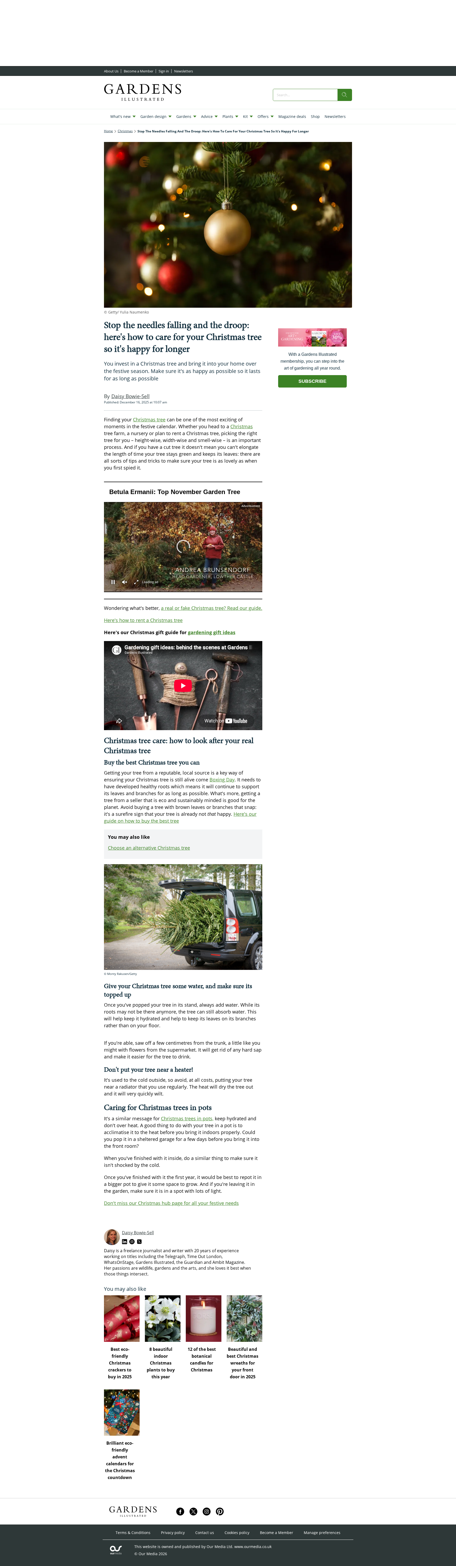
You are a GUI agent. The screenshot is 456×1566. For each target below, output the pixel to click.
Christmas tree (149, 419)
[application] (183, 540)
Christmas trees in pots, (187, 1118)
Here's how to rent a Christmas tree (143, 620)
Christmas (241, 426)
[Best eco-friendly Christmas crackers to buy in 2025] (122, 1318)
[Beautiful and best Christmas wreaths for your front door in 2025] (244, 1318)
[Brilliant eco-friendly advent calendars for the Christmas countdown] (122, 1412)
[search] (345, 95)
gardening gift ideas (211, 632)
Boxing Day (222, 779)
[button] (183, 546)
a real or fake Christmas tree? (193, 608)
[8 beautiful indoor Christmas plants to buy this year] (162, 1318)
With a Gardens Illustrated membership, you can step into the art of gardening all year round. (312, 361)
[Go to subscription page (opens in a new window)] (312, 345)
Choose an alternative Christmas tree (149, 848)
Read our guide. (244, 608)
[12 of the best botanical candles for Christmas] (203, 1318)
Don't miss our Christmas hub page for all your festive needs (171, 1203)
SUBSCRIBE (312, 381)
